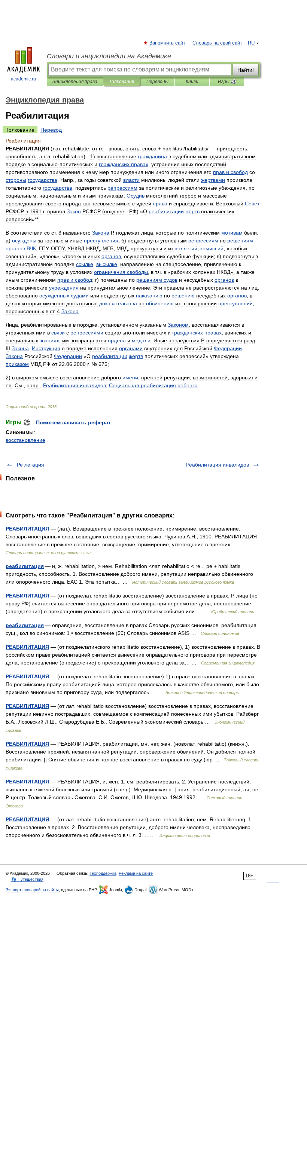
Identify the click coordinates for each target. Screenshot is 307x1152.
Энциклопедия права (74, 81)
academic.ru (23, 79)
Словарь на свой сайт (217, 43)
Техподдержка (102, 873)
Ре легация (30, 465)
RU (251, 43)
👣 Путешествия (27, 879)
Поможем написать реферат (73, 422)
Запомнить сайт (167, 43)
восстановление (25, 440)
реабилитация (25, 566)
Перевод (51, 130)
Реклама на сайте (136, 873)
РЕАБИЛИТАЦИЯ (27, 529)
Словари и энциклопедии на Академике (109, 56)
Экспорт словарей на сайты (32, 889)
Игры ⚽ (227, 81)
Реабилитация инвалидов (217, 465)
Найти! (245, 70)
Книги (192, 81)
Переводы (157, 81)
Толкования (121, 81)
